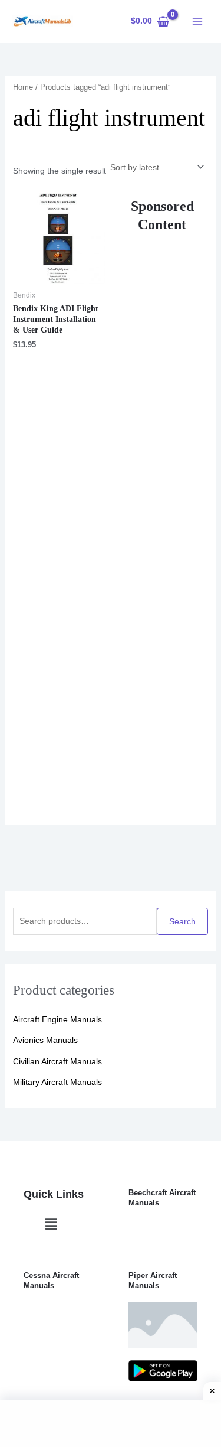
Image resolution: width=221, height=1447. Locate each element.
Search (182, 921)
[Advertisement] (162, 517)
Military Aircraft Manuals (57, 1082)
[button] (51, 1224)
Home (23, 87)
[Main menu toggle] (197, 21)
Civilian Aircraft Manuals (57, 1061)
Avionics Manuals (45, 1040)
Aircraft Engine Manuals (57, 1019)
